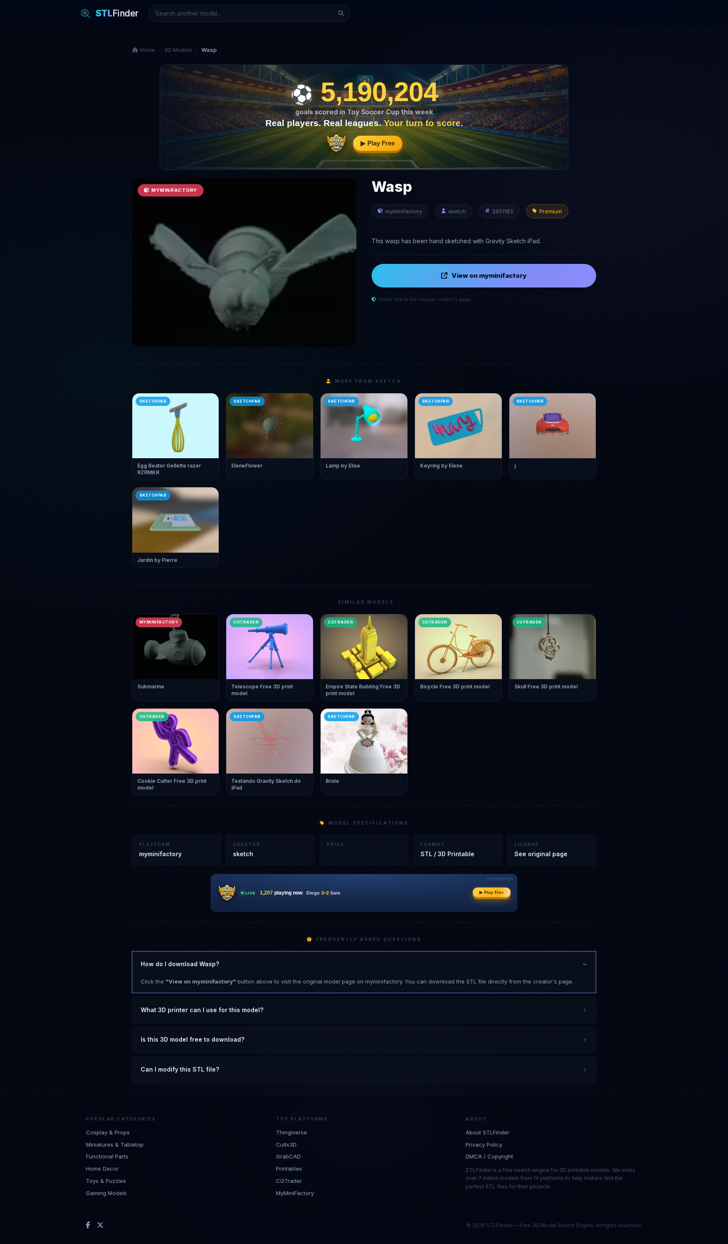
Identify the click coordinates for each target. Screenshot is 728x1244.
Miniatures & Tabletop (115, 1144)
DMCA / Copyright (489, 1156)
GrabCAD (288, 1156)
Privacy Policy (484, 1144)
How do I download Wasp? (180, 963)
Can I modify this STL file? (180, 1069)
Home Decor (102, 1168)
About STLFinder (487, 1132)
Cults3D (286, 1144)
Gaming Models (106, 1193)
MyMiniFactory (295, 1193)
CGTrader (289, 1180)
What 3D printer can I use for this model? (202, 1009)
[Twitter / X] (100, 1225)
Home (146, 49)
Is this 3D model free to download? (192, 1039)
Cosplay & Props (108, 1132)
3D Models (178, 49)
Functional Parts (107, 1156)
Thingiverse (291, 1132)
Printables (289, 1168)
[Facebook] (88, 1225)
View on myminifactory (489, 275)
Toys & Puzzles (106, 1180)
